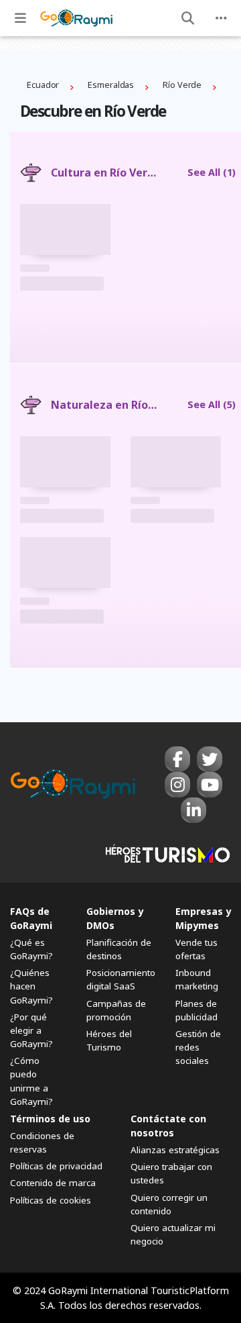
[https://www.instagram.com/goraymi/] (177, 784)
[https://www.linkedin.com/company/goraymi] (193, 810)
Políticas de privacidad (56, 1166)
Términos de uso (50, 1118)
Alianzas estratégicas (175, 1150)
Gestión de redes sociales (198, 1047)
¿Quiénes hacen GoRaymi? (31, 986)
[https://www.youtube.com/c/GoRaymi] (209, 784)
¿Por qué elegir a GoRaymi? (31, 1030)
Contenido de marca (53, 1183)
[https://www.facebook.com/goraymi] (177, 759)
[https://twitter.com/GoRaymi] (209, 759)
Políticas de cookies (50, 1200)
